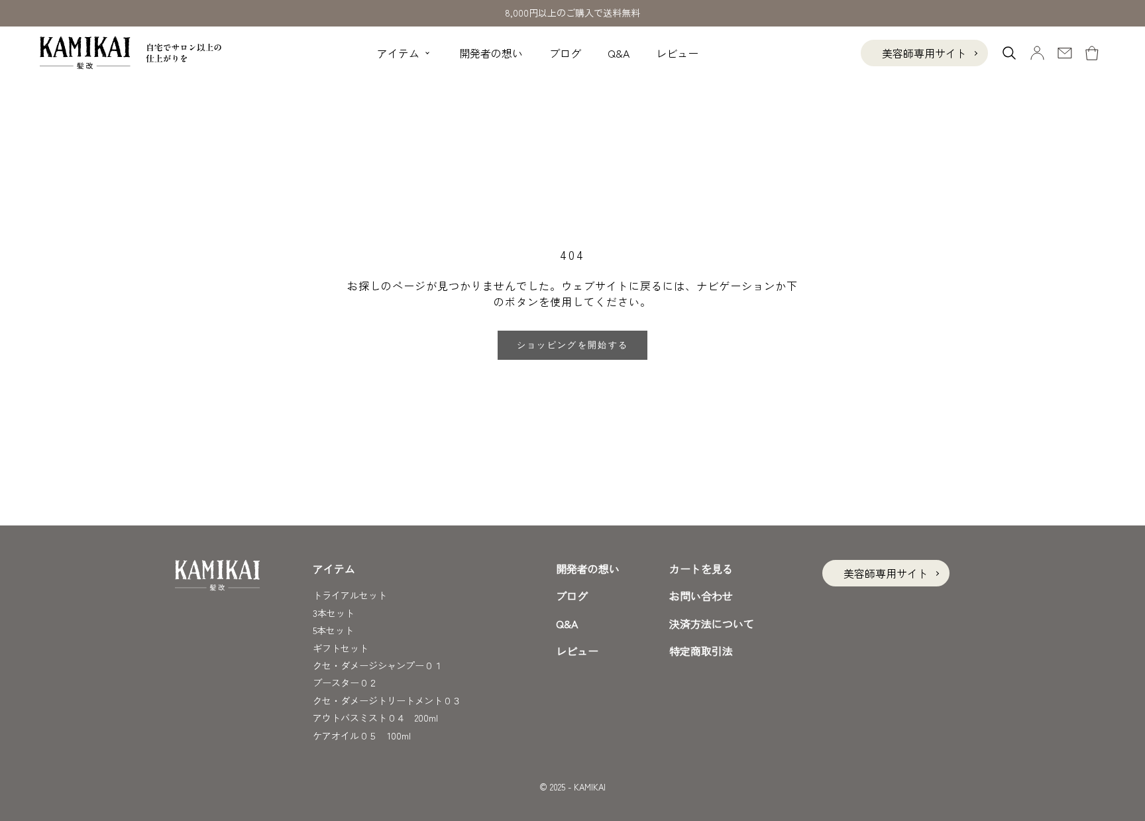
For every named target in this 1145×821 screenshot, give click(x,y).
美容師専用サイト (924, 53)
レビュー (677, 53)
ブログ (565, 53)
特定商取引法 (701, 651)
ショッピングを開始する (573, 345)
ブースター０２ (345, 682)
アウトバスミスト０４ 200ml (375, 717)
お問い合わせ (701, 596)
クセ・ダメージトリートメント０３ (387, 700)
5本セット (333, 630)
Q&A (618, 53)
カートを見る (701, 568)
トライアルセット (350, 595)
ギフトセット (340, 648)
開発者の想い (491, 53)
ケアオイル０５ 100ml (362, 735)
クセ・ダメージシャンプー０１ (378, 665)
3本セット (333, 613)
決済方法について (711, 623)
